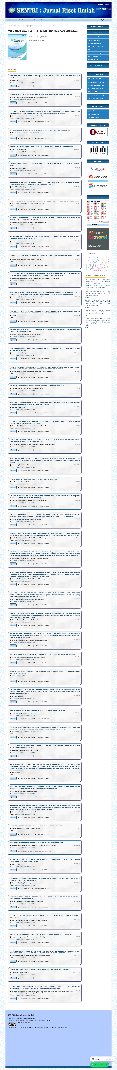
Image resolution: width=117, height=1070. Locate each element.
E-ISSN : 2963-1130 (97, 27)
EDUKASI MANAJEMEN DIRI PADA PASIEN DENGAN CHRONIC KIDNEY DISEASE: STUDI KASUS (41, 130)
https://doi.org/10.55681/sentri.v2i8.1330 (24, 374)
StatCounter (100, 225)
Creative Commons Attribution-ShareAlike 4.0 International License (46, 1027)
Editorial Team (95, 40)
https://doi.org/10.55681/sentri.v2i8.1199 (24, 224)
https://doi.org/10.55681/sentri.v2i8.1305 (24, 135)
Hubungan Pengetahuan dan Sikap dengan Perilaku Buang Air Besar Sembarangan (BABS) (97, 293)
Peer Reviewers (95, 43)
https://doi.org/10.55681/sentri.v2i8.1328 (24, 336)
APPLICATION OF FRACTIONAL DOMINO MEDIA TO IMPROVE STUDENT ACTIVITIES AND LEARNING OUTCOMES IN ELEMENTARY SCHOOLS (97, 302)
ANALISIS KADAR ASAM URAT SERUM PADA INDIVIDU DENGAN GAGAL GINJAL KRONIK (39, 710)
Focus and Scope (96, 37)
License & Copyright (97, 82)
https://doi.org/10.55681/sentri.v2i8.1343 (24, 484)
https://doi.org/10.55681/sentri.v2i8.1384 (24, 170)
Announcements (58, 20)
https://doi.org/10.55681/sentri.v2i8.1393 (24, 734)
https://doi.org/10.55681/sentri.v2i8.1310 (24, 206)
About (18, 20)
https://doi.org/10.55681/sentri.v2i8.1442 (24, 995)
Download (45, 20)
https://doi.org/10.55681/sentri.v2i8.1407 (24, 885)
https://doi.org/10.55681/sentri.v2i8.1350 (24, 560)
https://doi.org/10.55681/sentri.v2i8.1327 (24, 318)
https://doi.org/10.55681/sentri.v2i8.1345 (24, 521)
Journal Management (97, 92)
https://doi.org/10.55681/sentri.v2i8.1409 (24, 939)
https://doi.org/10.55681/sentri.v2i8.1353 (24, 622)
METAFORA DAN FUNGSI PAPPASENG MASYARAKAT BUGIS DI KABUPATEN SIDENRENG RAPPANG (42, 654)
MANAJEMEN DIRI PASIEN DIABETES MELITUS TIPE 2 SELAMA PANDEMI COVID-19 (37, 386)
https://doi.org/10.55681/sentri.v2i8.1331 (24, 391)
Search (105, 20)
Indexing (93, 49)
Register (100, 4)
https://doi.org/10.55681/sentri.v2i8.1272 (24, 904)
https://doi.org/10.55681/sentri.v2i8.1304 (24, 118)
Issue (24, 20)
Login (107, 4)
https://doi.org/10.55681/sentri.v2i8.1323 (24, 299)
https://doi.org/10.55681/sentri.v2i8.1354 (24, 642)
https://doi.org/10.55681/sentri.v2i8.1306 (24, 152)
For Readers (94, 111)
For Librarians (95, 117)
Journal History (95, 53)
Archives (16, 26)
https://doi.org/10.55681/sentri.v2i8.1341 (24, 447)
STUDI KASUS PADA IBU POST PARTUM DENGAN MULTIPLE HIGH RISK (33, 479)
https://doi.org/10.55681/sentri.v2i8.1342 (24, 467)
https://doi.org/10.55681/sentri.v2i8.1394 (24, 752)
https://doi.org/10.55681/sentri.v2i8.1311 (24, 243)
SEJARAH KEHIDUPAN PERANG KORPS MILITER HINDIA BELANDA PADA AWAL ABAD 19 (39, 970)
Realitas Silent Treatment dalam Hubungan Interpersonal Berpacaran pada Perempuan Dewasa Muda (97, 312)
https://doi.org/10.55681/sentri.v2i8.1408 (24, 922)
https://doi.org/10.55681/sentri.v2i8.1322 (24, 280)
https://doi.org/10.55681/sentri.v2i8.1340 (24, 428)
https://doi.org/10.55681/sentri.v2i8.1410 (24, 958)
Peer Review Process (97, 85)
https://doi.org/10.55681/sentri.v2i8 (43, 37)
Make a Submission (97, 65)
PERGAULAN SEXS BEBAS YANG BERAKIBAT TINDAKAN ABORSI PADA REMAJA (36, 843)
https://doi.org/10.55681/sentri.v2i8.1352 (24, 601)
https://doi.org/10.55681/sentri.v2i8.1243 (24, 262)
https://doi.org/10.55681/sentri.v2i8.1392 (24, 698)
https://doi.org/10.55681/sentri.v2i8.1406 (24, 866)
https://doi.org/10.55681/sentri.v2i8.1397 (24, 814)
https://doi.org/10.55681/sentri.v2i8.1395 (24, 775)
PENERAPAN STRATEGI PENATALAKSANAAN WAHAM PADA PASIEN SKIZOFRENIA (37, 826)
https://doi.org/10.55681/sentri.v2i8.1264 (24, 715)
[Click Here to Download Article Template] (97, 135)
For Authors (94, 114)
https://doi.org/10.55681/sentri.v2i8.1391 (24, 678)
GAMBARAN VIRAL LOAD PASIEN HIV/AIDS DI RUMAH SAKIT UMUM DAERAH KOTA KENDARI (41, 94)
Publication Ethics (96, 79)
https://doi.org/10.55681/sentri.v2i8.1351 (24, 581)
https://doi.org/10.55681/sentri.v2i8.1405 (24, 848)
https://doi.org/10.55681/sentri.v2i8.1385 (24, 659)
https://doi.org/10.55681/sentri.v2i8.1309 (24, 189)
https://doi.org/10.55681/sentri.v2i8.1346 (24, 540)
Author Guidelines (96, 46)
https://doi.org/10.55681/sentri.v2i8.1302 (24, 83)
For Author (34, 20)
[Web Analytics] (94, 225)
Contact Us (94, 59)
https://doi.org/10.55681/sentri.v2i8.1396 (24, 793)
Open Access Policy (97, 95)
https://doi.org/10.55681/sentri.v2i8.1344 (24, 503)
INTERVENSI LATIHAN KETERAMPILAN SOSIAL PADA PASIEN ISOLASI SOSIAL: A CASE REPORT (41, 147)
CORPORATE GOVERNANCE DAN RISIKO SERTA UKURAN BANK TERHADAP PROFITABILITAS (40, 934)
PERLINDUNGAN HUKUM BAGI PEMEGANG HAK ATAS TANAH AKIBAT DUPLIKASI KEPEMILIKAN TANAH (44, 201)
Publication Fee (95, 56)
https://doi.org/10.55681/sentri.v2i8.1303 (24, 99)
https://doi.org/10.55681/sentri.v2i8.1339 (24, 409)
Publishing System (97, 98)
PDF (13, 86)
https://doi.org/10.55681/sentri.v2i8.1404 (24, 831)
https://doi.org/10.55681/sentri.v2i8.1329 (24, 355)
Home (11, 20)
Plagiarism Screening (97, 88)
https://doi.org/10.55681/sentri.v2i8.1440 (24, 975)
